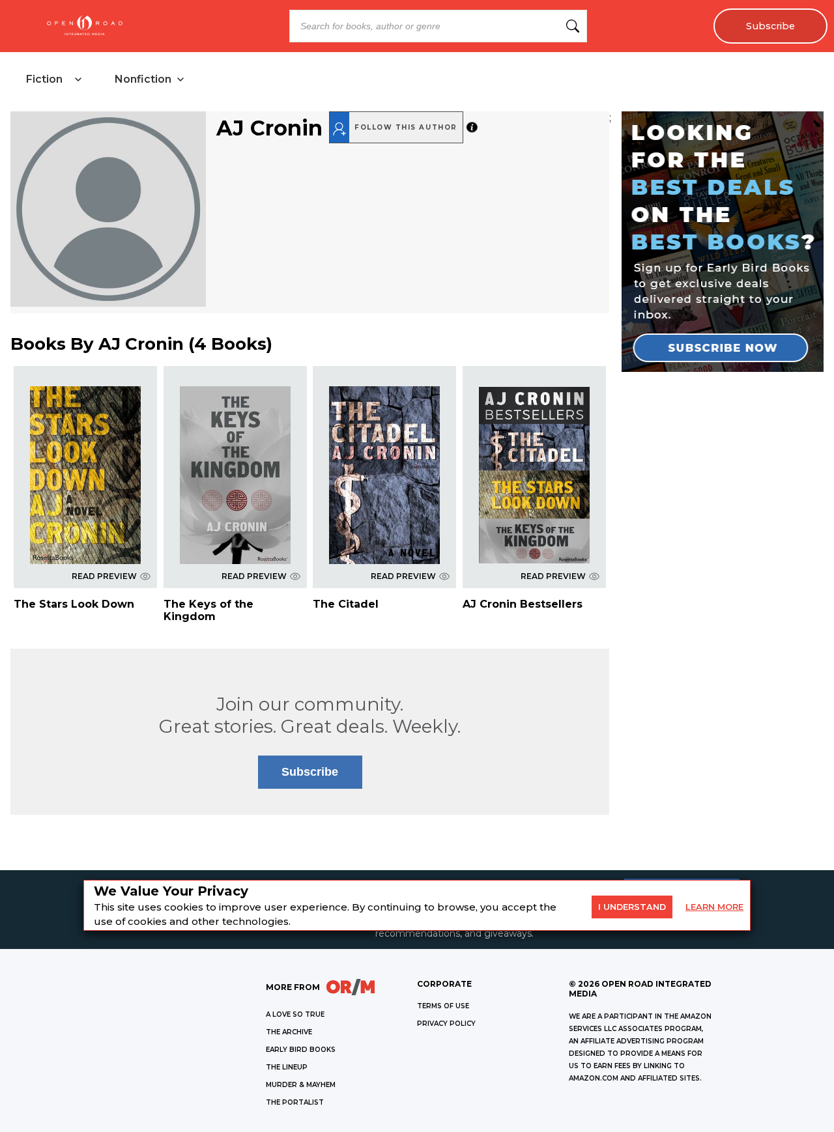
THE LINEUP (287, 1067)
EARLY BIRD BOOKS (301, 1049)
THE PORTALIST (295, 1102)
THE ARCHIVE (289, 1032)
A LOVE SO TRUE (295, 1014)
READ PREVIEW (104, 576)
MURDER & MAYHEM (301, 1085)
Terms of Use (443, 1006)
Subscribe (770, 26)
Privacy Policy (446, 1023)
